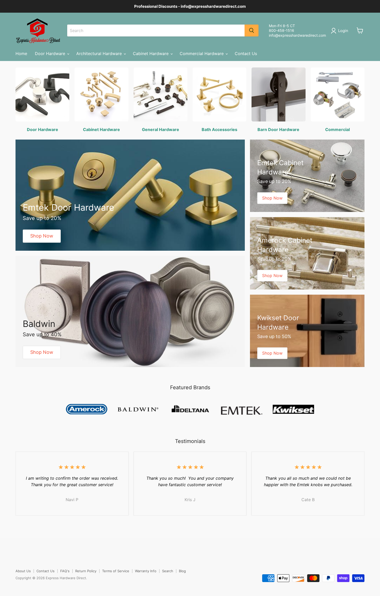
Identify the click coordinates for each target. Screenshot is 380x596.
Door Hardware (50, 53)
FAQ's (65, 571)
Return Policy (85, 571)
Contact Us (246, 53)
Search (167, 571)
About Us (23, 571)
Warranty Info (145, 571)
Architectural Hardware (99, 53)
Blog (182, 571)
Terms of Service (115, 571)
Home (21, 53)
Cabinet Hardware (151, 53)
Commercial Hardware (202, 53)
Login (343, 30)
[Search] (252, 30)
